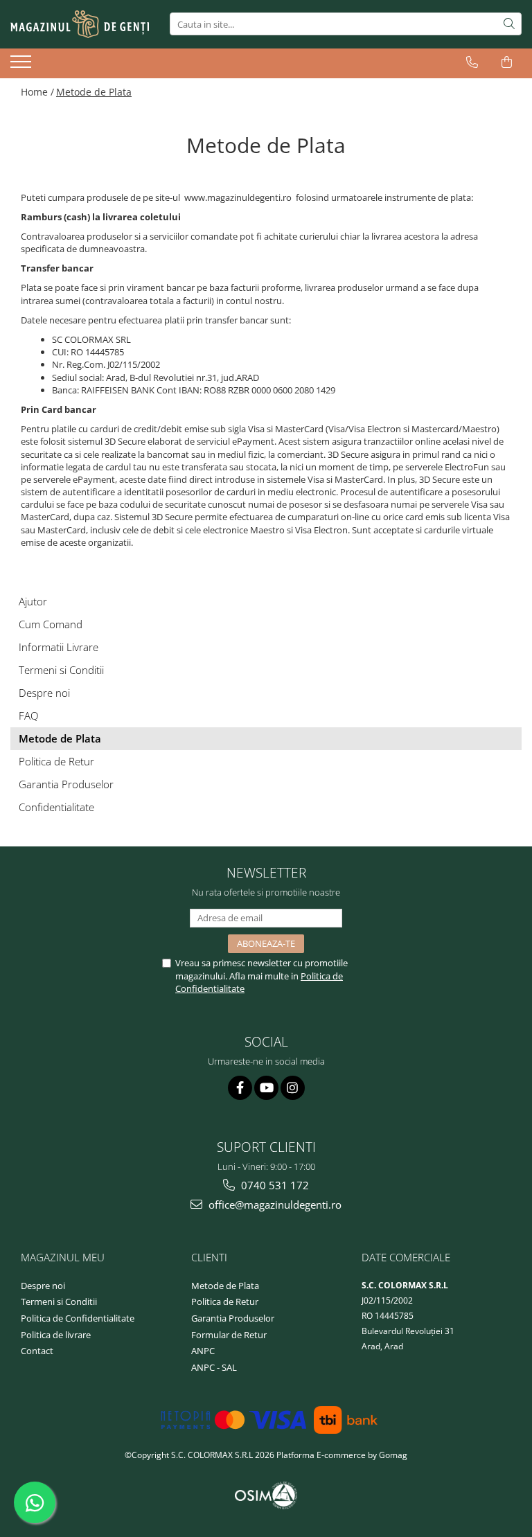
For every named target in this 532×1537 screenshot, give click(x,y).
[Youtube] (266, 1088)
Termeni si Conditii (61, 670)
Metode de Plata (94, 91)
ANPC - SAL (214, 1367)
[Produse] (22, 65)
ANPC (203, 1350)
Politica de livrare (56, 1335)
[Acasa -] (79, 24)
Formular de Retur (229, 1335)
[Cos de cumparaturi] (507, 62)
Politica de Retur (56, 761)
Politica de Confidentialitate (77, 1318)
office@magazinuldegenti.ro (274, 1204)
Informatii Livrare (58, 647)
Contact (37, 1350)
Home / (37, 91)
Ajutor (33, 601)
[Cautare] (509, 23)
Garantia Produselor (66, 784)
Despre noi (44, 693)
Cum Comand (50, 624)
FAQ (28, 715)
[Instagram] (293, 1088)
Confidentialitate (56, 807)
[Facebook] (240, 1088)
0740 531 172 (273, 1185)
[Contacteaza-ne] (472, 62)
